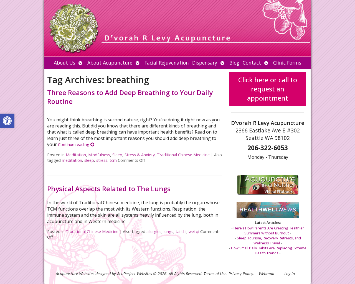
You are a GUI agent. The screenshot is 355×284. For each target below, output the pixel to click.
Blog (234, 62)
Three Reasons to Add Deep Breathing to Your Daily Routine (130, 97)
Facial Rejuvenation (166, 62)
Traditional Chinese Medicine (183, 154)
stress (101, 160)
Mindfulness (99, 154)
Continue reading (74, 144)
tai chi (181, 231)
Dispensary (204, 62)
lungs (168, 231)
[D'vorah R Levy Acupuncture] (177, 28)
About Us (64, 62)
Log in (289, 273)
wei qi (194, 231)
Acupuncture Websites (75, 273)
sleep (89, 160)
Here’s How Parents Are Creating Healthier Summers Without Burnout (269, 231)
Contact (252, 62)
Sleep (117, 154)
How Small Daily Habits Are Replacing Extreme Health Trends (268, 250)
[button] (7, 121)
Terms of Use (215, 273)
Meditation (76, 154)
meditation (72, 160)
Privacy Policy (241, 273)
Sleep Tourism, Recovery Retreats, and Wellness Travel (269, 240)
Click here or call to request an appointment (267, 89)
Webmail (266, 273)
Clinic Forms (287, 62)
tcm (113, 160)
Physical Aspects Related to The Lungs (109, 188)
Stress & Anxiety (140, 154)
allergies (153, 231)
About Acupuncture (109, 62)
